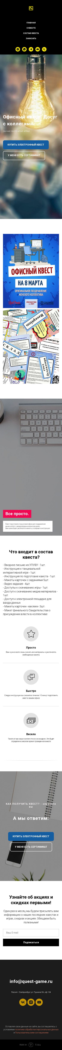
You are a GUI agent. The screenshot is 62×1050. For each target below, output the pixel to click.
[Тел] (44, 49)
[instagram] (17, 49)
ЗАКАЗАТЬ (31, 38)
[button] (24, 703)
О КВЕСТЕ (31, 28)
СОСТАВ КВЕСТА (31, 33)
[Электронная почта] (37, 49)
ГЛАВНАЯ (31, 23)
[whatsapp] (24, 49)
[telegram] (31, 49)
